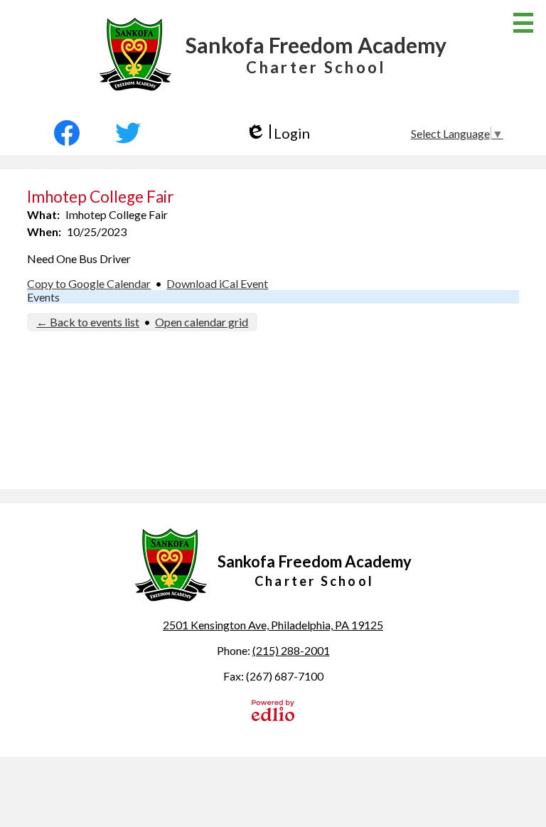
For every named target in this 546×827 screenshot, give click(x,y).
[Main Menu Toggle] (523, 22)
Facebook (73, 132)
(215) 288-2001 (291, 650)
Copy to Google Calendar (89, 283)
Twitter (127, 132)
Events (43, 297)
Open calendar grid (201, 322)
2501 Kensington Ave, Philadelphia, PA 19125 (273, 624)
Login (277, 133)
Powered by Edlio (273, 710)
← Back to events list (87, 322)
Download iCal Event (217, 283)
